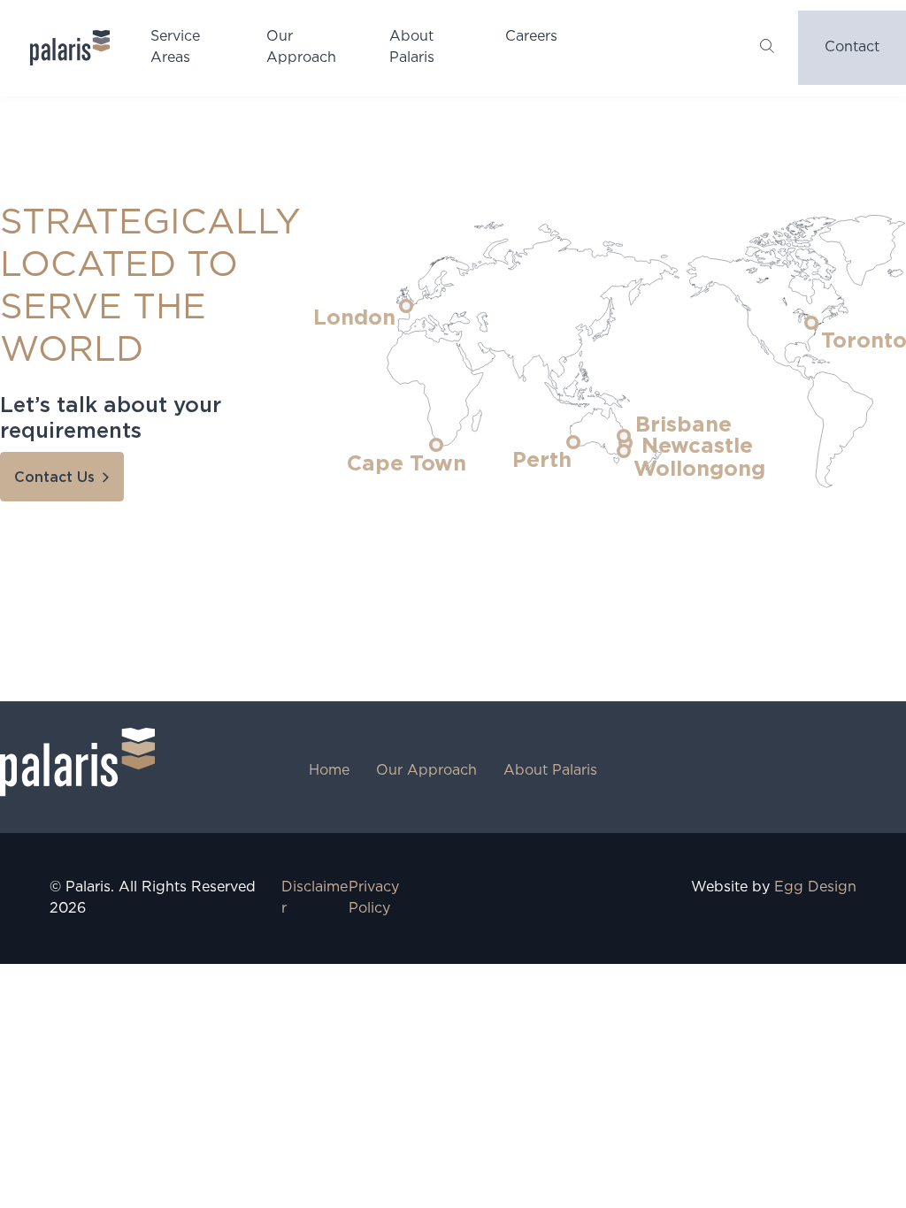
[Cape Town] (436, 445)
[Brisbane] (624, 436)
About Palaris (411, 47)
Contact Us (54, 477)
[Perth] (573, 442)
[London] (406, 306)
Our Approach (301, 47)
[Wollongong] (624, 451)
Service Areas (175, 47)
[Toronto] (811, 323)
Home (329, 770)
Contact (852, 47)
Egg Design (815, 887)
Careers (531, 36)
